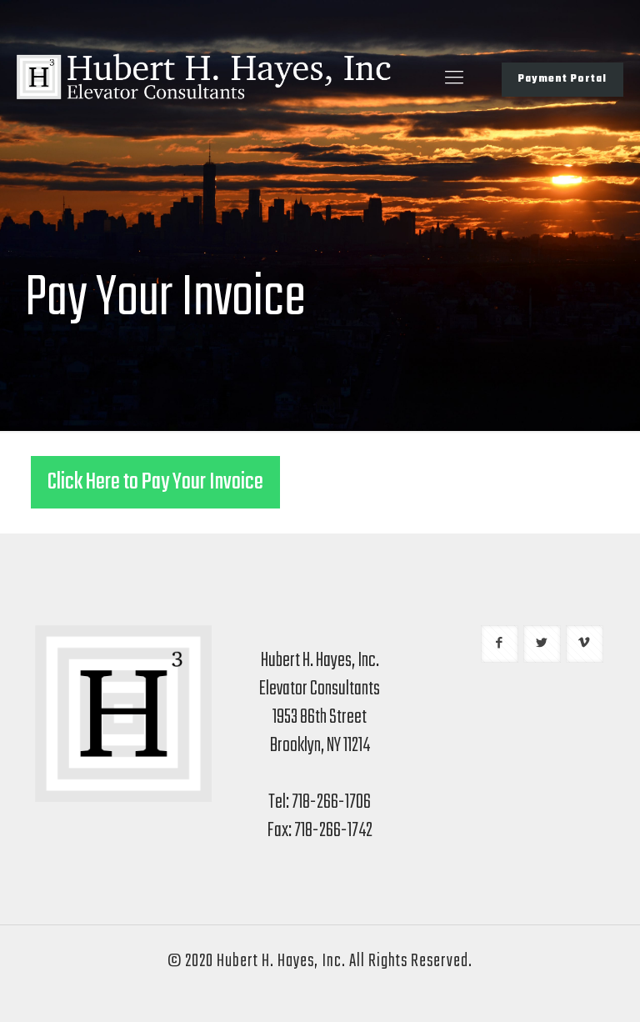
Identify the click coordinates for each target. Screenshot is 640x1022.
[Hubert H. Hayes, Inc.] (204, 79)
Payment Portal (562, 79)
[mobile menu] (454, 79)
